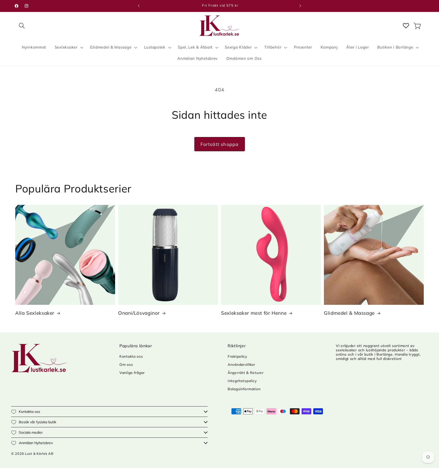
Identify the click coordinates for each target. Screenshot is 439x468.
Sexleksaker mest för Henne (254, 313)
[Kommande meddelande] (300, 6)
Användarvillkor (241, 364)
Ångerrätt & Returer (246, 372)
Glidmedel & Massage (349, 313)
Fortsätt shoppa (219, 144)
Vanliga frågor (132, 372)
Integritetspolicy (242, 381)
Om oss (126, 364)
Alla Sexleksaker (34, 313)
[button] (22, 26)
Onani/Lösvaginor (139, 313)
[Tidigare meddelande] (138, 6)
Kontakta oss (131, 356)
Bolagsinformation (244, 389)
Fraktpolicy (237, 356)
